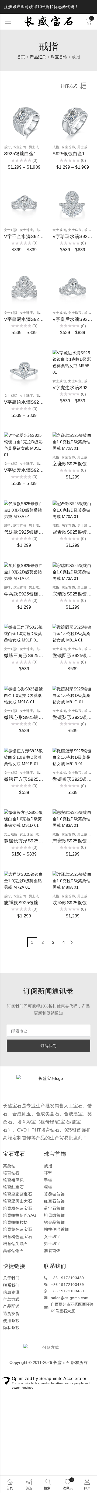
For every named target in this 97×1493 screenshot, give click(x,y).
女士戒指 (11, 230)
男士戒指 (35, 147)
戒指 (7, 147)
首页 (21, 57)
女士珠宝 (26, 230)
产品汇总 (38, 57)
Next (72, 942)
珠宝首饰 (59, 57)
